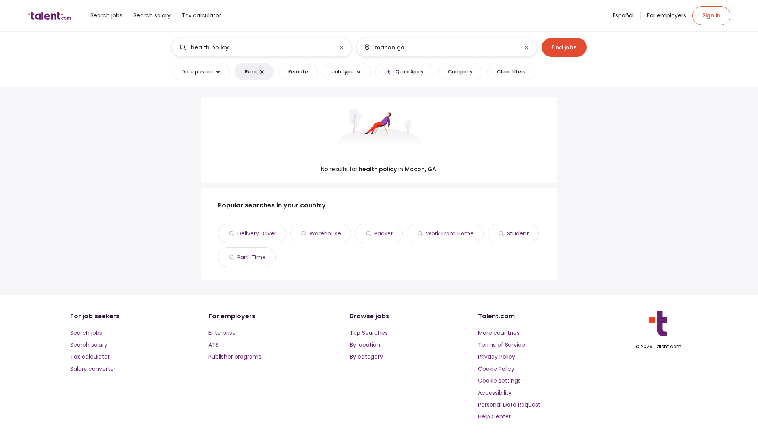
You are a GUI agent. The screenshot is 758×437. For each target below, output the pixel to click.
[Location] (440, 47)
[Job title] (255, 47)
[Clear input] (341, 47)
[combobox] (261, 47)
